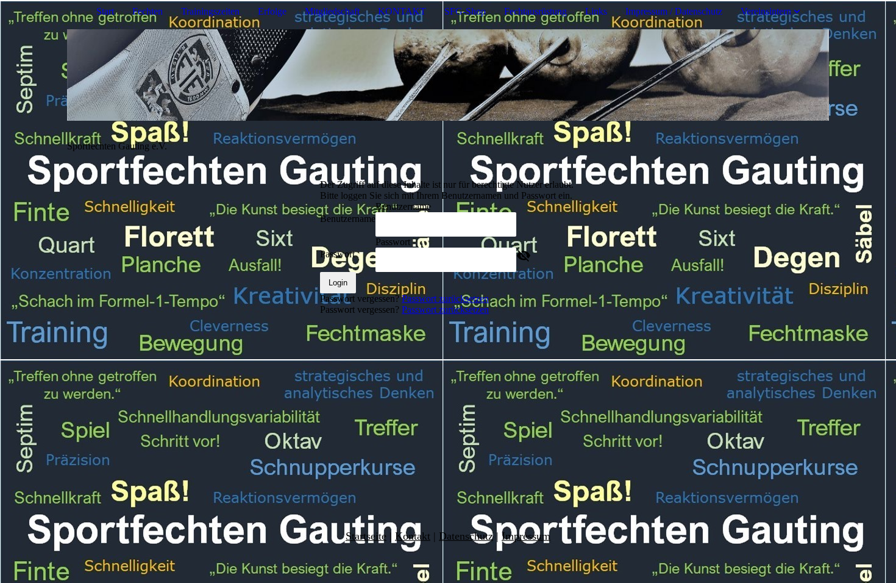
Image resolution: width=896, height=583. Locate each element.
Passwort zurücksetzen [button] (445, 298)
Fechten (147, 11)
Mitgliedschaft (332, 11)
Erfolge (272, 11)
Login (338, 282)
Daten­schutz (466, 536)
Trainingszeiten (210, 11)
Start (105, 11)
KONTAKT (402, 11)
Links (596, 11)
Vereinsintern (766, 11)
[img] (448, 75)
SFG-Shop (465, 11)
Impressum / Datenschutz (673, 11)
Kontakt (412, 536)
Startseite (366, 536)
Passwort (337, 254)
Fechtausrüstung (535, 11)
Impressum (526, 536)
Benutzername (347, 218)
